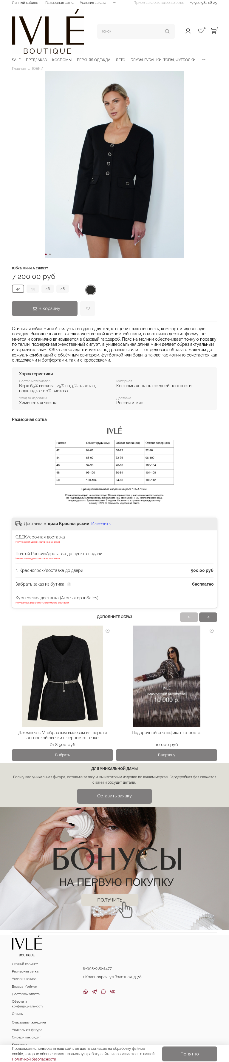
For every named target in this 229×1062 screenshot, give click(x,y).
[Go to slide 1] (46, 254)
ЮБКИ (37, 69)
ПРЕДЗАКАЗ (36, 60)
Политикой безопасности (34, 1059)
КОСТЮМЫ (62, 60)
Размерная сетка (60, 3)
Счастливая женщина (29, 1022)
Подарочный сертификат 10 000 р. (166, 732)
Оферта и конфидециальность (27, 1004)
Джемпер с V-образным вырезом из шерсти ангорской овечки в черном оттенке (62, 735)
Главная (19, 69)
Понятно (189, 1054)
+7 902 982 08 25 (203, 3)
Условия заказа (93, 3)
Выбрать (62, 755)
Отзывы (17, 1014)
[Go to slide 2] (50, 254)
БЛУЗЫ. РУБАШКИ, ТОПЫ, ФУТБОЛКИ (163, 60)
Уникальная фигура (27, 1030)
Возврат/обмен (24, 987)
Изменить (101, 523)
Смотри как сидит (26, 1037)
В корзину (166, 755)
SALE (16, 60)
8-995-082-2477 (97, 968)
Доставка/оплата (26, 994)
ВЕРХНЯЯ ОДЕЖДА (93, 60)
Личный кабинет (26, 3)
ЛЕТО (120, 60)
